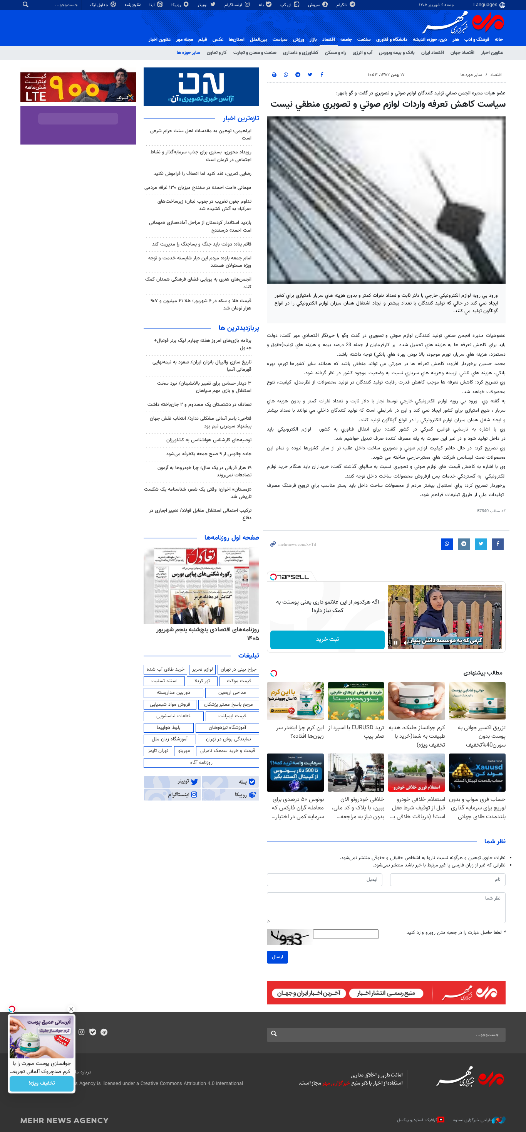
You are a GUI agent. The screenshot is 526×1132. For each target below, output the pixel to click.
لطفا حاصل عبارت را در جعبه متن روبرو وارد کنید (456, 933)
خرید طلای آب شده (165, 669)
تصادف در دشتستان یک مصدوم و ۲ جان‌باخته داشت (199, 405)
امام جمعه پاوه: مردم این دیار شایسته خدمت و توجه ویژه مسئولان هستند (199, 261)
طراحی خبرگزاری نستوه (472, 1120)
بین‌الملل (258, 40)
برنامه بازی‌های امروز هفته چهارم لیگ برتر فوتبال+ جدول (202, 344)
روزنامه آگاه (201, 763)
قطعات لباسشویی (173, 716)
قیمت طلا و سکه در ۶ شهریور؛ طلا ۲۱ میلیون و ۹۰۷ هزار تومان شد (201, 304)
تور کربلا (202, 681)
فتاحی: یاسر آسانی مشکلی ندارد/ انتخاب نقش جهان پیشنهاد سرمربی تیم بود (200, 422)
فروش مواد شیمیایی (170, 704)
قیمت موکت (239, 681)
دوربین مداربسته (173, 692)
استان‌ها (237, 40)
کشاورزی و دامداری (300, 53)
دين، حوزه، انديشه (430, 40)
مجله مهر (184, 40)
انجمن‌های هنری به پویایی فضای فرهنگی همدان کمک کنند (198, 283)
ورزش (298, 40)
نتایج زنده (133, 5)
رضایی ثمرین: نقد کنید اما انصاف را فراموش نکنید (202, 174)
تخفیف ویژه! (41, 1084)
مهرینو (184, 751)
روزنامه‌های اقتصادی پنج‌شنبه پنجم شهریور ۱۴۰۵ (207, 634)
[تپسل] (273, 577)
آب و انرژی (362, 53)
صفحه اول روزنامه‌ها (231, 538)
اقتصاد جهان (462, 53)
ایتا (152, 5)
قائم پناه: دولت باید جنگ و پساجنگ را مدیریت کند (201, 244)
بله (262, 5)
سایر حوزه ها (188, 53)
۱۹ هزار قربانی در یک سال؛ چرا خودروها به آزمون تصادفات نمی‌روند (204, 471)
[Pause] (395, 643)
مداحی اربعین (232, 692)
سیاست (280, 40)
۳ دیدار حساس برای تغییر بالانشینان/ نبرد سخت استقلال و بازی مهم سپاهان (204, 387)
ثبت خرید (327, 639)
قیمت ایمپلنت (232, 716)
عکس (218, 40)
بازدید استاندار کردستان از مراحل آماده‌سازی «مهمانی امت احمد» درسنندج (200, 226)
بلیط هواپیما (169, 728)
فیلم (202, 40)
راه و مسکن (335, 53)
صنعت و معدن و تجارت (254, 53)
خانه (499, 40)
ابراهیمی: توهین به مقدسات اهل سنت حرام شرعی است (200, 134)
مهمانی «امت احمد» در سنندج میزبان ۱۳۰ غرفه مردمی (197, 188)
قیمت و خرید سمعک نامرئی (227, 751)
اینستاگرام (233, 5)
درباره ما (83, 1072)
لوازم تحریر (202, 669)
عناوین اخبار (492, 53)
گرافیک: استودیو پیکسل (417, 1120)
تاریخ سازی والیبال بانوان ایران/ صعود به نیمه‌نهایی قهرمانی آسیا (201, 365)
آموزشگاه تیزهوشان (227, 728)
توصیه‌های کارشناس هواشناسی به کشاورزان (208, 440)
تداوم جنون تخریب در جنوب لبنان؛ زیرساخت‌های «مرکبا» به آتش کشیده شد (204, 205)
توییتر (203, 5)
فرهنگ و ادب (476, 40)
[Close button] (71, 1009)
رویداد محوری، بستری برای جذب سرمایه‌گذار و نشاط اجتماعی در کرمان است (201, 155)
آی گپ (286, 5)
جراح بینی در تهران (238, 669)
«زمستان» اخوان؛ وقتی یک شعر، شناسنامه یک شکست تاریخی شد (197, 493)
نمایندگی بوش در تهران (228, 739)
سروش (314, 5)
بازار (313, 40)
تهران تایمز (158, 751)
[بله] (92, 1033)
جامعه (346, 40)
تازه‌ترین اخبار (241, 119)
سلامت (364, 40)
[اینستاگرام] (81, 1033)
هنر (455, 40)
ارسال (277, 957)
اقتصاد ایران (432, 53)
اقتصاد (328, 40)
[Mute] (406, 643)
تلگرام (342, 5)
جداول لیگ (99, 5)
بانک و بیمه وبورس (397, 53)
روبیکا (176, 5)
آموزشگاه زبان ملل (170, 739)
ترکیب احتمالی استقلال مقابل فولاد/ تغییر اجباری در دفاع (200, 514)
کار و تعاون (217, 53)
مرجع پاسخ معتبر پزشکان (228, 704)
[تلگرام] (104, 1033)
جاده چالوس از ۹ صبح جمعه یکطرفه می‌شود (208, 454)
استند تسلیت (164, 681)
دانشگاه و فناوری (391, 40)
